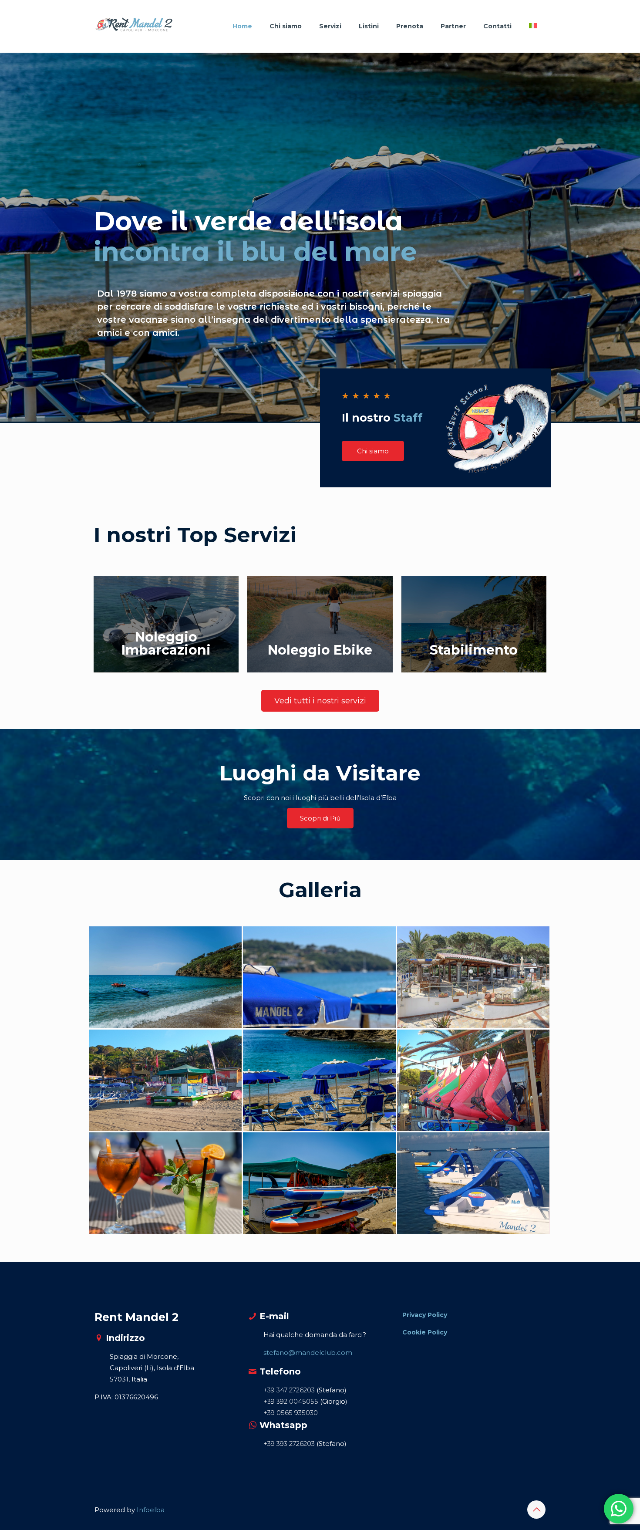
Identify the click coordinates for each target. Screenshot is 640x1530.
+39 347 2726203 (290, 1390)
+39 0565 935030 (290, 1412)
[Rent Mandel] (133, 26)
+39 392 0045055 (291, 1401)
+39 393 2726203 (289, 1443)
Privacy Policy (424, 1315)
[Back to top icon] (536, 1509)
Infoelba (151, 1510)
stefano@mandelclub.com (307, 1352)
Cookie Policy (424, 1332)
